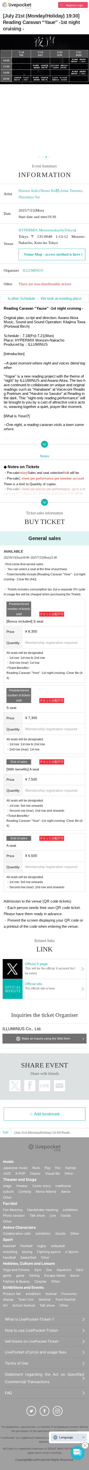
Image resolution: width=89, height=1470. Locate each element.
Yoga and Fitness (16, 1270)
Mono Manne (46, 1191)
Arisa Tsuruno (71, 191)
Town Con (26, 1299)
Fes (58, 1168)
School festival (23, 1305)
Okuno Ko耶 (49, 191)
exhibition (70, 1210)
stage (7, 1186)
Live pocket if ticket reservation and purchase (16, 5)
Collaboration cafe (17, 1233)
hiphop (70, 1168)
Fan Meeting (12, 1210)
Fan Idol (10, 1203)
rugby (41, 1246)
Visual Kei (52, 1173)
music (8, 1161)
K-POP (20, 1173)
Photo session (14, 1215)
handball (9, 1257)
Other (69, 1173)
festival (51, 1294)
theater (22, 1186)
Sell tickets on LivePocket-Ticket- (32, 1341)
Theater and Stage (20, 1179)
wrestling (10, 1252)
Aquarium (64, 1270)
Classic (35, 1173)
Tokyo (69, 230)
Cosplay (40, 1281)
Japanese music (15, 1168)
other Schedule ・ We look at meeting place (46, 298)
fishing (34, 1275)
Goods (66, 1215)
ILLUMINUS (33, 270)
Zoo (49, 1270)
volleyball (58, 1246)
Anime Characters (19, 1227)
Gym (37, 1270)
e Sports (71, 1252)
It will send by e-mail (59, 1085)
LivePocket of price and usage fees (35, 1352)
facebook (29, 1085)
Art (5, 1305)
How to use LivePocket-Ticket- (32, 1330)
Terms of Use (16, 1363)
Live (53, 1215)
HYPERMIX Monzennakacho (42, 230)
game (20, 1275)
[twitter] (31, 1411)
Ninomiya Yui (29, 197)
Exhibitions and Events (23, 1287)
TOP (5, 1132)
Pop (47, 1168)
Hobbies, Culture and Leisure (29, 1263)
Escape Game (54, 1275)
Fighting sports (49, 1252)
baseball (9, 1246)
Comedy (25, 1191)
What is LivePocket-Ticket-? (29, 1319)
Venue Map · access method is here (52, 254)
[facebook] (44, 1411)
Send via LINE (44, 1085)
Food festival (65, 1299)
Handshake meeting (42, 1210)
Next (82, 94)
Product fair (12, 1294)
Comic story (41, 1186)
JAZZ (7, 1173)
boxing (27, 1252)
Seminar (45, 1299)
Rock (36, 1168)
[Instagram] (58, 1411)
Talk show (37, 1215)
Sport (8, 1239)
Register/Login (74, 5)
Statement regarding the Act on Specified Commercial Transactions (44, 1378)
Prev (7, 94)
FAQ (8, 1392)
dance (65, 1191)
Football (26, 1246)
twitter (15, 1085)
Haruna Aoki (28, 191)
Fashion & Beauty (16, 1281)
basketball (28, 1257)
